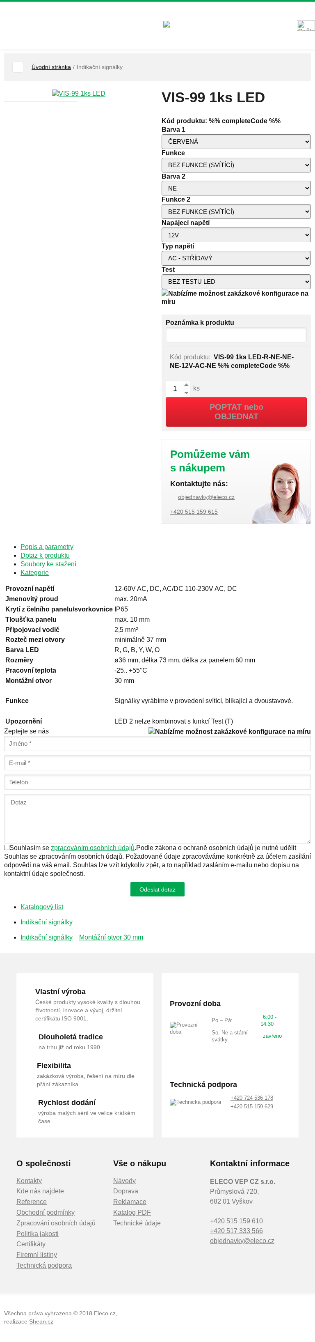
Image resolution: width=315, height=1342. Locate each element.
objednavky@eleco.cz (206, 497)
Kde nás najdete (40, 1191)
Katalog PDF (132, 1212)
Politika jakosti (37, 1233)
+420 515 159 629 (252, 1106)
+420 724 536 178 (252, 1098)
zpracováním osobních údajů (93, 847)
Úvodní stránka (51, 67)
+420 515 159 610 (236, 1221)
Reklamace (129, 1201)
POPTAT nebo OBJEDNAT (236, 411)
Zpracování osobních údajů (56, 1223)
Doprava (125, 1191)
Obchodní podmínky (45, 1212)
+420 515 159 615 (194, 511)
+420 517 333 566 (236, 1230)
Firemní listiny (36, 1254)
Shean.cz (41, 1321)
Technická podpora (44, 1265)
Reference (31, 1201)
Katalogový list (42, 906)
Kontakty (29, 1180)
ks (196, 388)
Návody (124, 1180)
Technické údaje (137, 1223)
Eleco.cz (105, 1313)
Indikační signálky (47, 922)
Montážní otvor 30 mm (111, 937)
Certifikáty (31, 1244)
